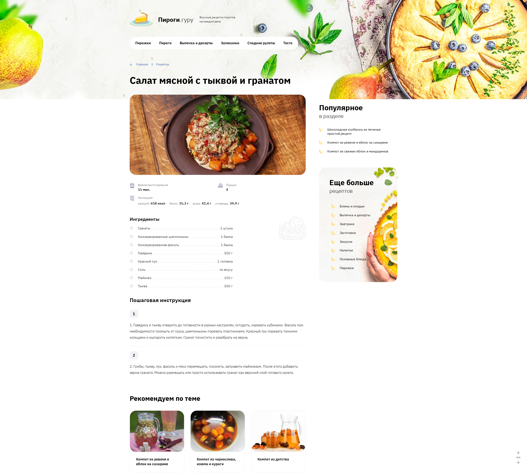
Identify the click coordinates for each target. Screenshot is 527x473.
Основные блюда (353, 259)
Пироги (165, 43)
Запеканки (230, 43)
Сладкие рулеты (261, 43)
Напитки (346, 250)
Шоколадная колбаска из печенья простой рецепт (354, 131)
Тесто (288, 43)
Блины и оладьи (352, 206)
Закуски (346, 241)
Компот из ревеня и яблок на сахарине (357, 142)
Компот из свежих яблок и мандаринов (357, 151)
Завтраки (347, 224)
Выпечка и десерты (196, 43)
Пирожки (143, 43)
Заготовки (348, 233)
